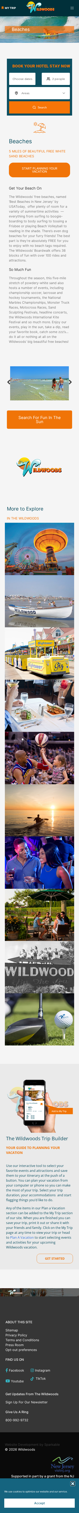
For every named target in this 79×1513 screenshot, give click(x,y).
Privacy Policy (16, 1335)
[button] (73, 1484)
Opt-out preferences (21, 1350)
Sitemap (11, 1330)
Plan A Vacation (22, 1237)
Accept (39, 1503)
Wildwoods (26, 1449)
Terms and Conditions (22, 1340)
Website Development (21, 1444)
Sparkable (52, 1444)
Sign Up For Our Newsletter (26, 1402)
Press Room (14, 1345)
